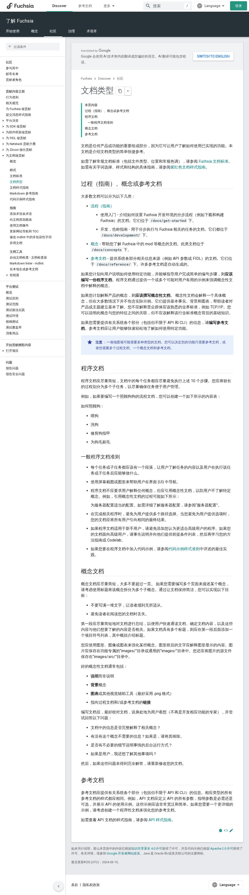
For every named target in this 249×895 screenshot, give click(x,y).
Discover (59, 6)
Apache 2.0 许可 (221, 848)
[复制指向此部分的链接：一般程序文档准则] (125, 457)
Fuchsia (86, 78)
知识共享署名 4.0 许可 (146, 848)
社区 (53, 31)
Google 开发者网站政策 (123, 853)
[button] (32, 121)
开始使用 (12, 31)
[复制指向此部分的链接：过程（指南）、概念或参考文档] (167, 184)
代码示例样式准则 (184, 549)
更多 (107, 6)
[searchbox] (33, 47)
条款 (74, 885)
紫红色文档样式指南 (187, 167)
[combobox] (167, 5)
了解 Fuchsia (19, 21)
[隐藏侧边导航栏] (58, 886)
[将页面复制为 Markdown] (120, 91)
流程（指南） (102, 206)
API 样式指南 (160, 820)
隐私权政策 (91, 885)
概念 (34, 31)
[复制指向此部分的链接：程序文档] (109, 369)
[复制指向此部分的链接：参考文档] (109, 781)
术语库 (92, 31)
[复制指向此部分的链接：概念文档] (109, 572)
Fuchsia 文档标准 (213, 161)
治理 (71, 31)
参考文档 (85, 6)
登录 (238, 6)
